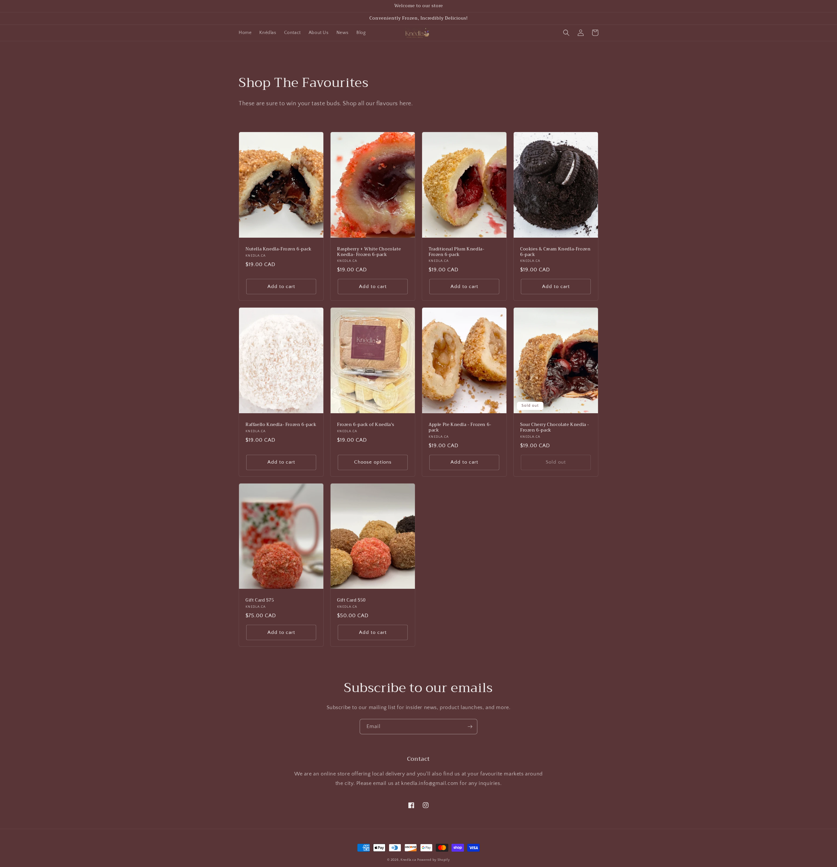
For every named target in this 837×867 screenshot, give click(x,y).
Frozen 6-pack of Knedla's (365, 425)
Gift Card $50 (351, 600)
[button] (566, 33)
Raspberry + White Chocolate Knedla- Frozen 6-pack (369, 252)
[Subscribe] (470, 726)
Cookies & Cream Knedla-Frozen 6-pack (555, 252)
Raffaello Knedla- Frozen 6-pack (281, 425)
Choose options (373, 462)
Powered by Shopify (433, 860)
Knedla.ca (408, 860)
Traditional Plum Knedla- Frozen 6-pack (456, 252)
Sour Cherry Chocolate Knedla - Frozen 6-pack (554, 427)
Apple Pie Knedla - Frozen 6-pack (460, 427)
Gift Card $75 (260, 600)
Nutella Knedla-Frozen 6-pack (279, 249)
